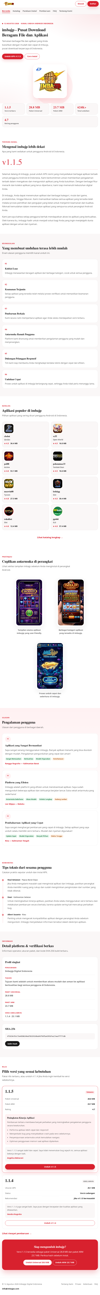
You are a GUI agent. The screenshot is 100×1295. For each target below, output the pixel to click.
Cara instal (32, 56)
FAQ (55, 11)
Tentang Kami (65, 11)
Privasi (78, 1284)
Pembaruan (44, 11)
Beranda (6, 11)
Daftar (93, 3)
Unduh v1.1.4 (50, 1223)
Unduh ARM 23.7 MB (64, 1262)
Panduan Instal (30, 11)
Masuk (81, 3)
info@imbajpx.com (10, 1288)
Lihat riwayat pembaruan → (17, 1233)
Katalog (16, 11)
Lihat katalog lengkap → (50, 537)
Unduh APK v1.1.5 (13, 56)
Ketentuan (87, 1284)
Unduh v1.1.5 (50, 1167)
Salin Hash (12, 1044)
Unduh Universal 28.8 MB (37, 1262)
